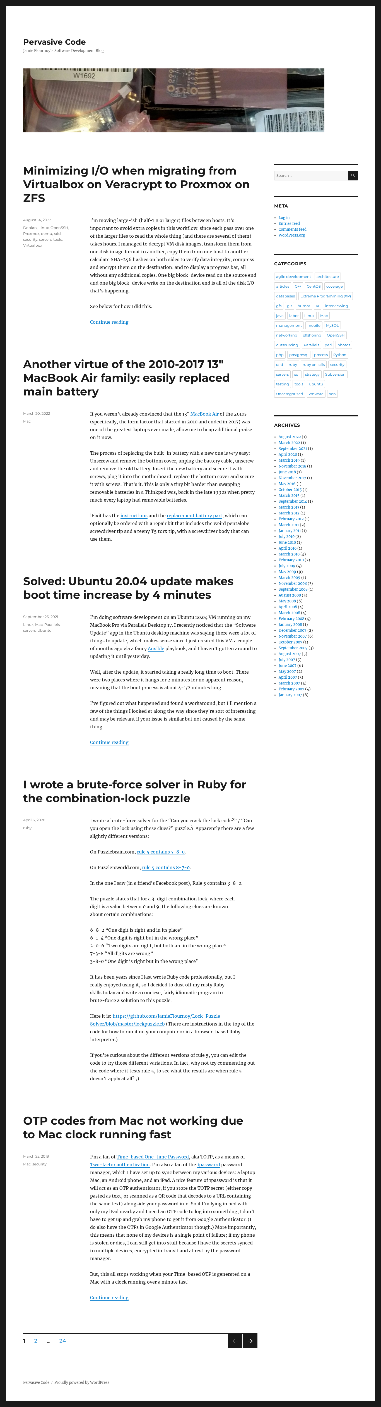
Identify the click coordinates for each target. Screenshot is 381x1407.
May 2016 (287, 483)
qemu (46, 233)
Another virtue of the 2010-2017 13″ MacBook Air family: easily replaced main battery (126, 377)
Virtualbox (32, 245)
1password (208, 1164)
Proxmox (31, 233)
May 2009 (287, 571)
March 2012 (289, 513)
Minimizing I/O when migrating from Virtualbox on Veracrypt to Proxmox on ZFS (136, 184)
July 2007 (287, 659)
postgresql (298, 354)
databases (285, 296)
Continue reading (109, 322)
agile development (293, 276)
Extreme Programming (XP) (325, 296)
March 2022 (289, 442)
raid (57, 233)
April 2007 (288, 677)
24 (64, 1340)
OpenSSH (59, 227)
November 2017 (292, 478)
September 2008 (293, 589)
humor (304, 306)
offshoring (312, 335)
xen (332, 394)
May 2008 (287, 601)
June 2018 (287, 472)
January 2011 (290, 530)
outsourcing (287, 345)
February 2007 (291, 689)
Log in (284, 217)
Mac (27, 421)
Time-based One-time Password (153, 1157)
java (280, 315)
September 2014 (293, 501)
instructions (134, 515)
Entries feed (289, 223)
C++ (298, 286)
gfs (278, 306)
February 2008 (291, 618)
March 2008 (289, 613)
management (289, 325)
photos (343, 345)
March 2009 (289, 577)
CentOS (314, 286)
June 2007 (287, 665)
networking (286, 335)
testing (282, 384)
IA (317, 306)
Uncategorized (289, 394)
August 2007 (290, 654)
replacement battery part (194, 515)
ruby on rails (314, 364)
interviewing (336, 306)
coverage (334, 286)
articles (282, 286)
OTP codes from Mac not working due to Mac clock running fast (133, 1127)
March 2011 (289, 525)
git (289, 306)
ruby (27, 828)
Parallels (52, 624)
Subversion (335, 374)
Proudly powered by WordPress (82, 1382)
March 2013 (289, 507)
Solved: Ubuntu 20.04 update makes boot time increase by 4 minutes (128, 588)
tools (57, 239)
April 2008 (288, 607)
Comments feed (293, 229)
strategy (312, 374)
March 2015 (289, 495)
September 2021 (293, 448)
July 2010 (287, 536)
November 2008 (293, 583)
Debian (30, 227)
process (321, 354)
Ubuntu (44, 630)
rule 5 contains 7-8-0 (161, 852)
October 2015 (290, 489)
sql (297, 374)
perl (328, 345)
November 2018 (292, 466)
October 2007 (290, 642)
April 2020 (288, 454)
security (30, 239)
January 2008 (290, 624)
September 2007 (293, 648)
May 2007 (287, 671)
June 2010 (287, 542)
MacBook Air (205, 414)
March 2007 (289, 683)
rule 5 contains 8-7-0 (166, 867)
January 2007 (290, 695)
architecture (328, 276)
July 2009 (287, 566)
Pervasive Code (54, 42)
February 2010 (291, 560)
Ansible (156, 648)
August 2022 (290, 437)
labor (294, 315)
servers (45, 239)
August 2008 (290, 595)
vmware (316, 394)
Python (339, 354)
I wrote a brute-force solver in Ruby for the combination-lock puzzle (134, 791)
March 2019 (289, 460)
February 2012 (291, 519)
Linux (43, 227)
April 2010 (287, 548)
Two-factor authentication (120, 1164)
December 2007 (293, 630)
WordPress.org (292, 235)
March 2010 (289, 554)
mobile (313, 325)
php (280, 354)
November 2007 (293, 636)
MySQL (332, 325)
